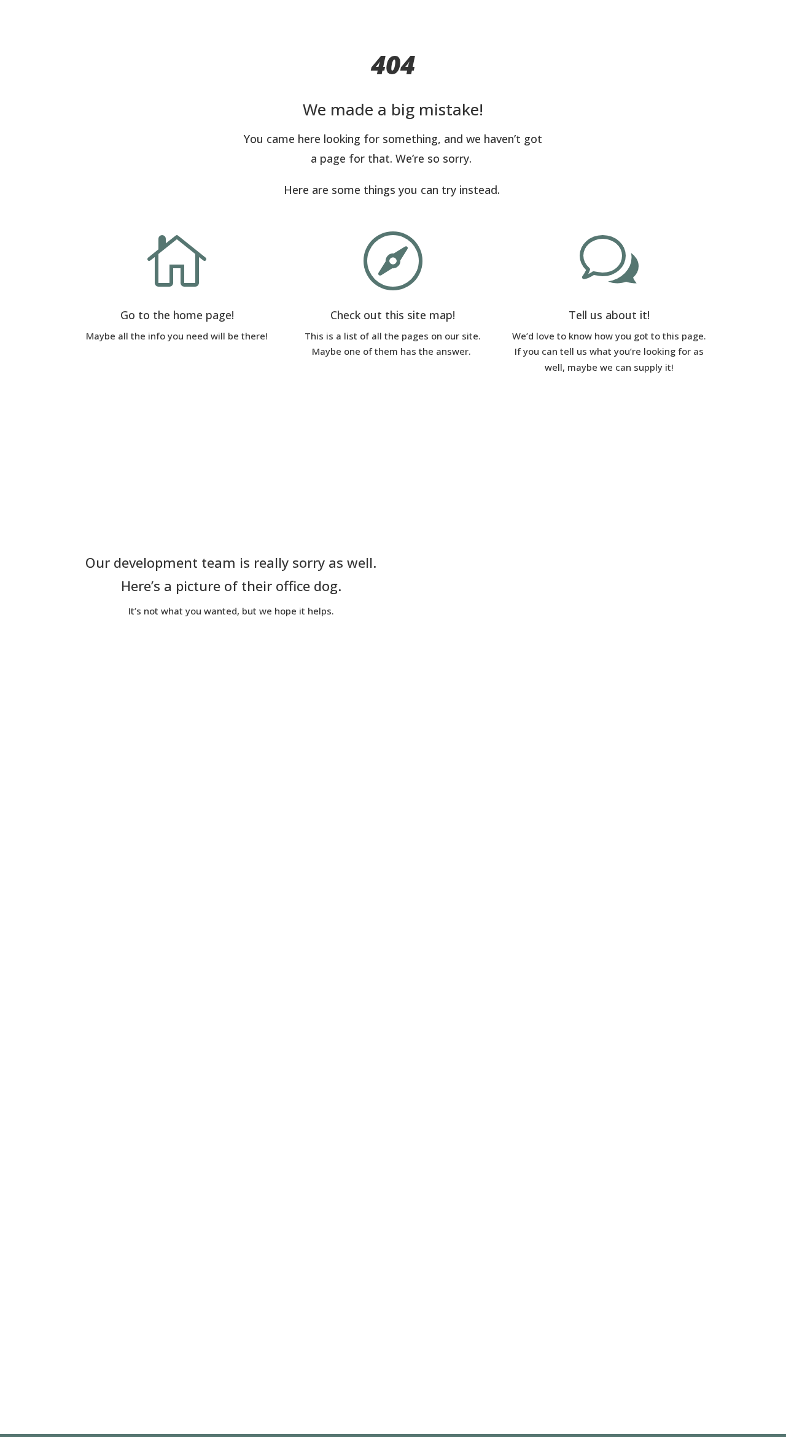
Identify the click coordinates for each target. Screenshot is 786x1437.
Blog (411, 14)
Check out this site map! (392, 315)
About (306, 14)
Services (354, 14)
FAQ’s (524, 14)
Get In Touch (467, 14)
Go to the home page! (177, 315)
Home (262, 14)
